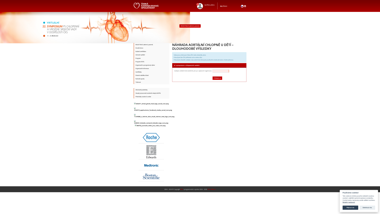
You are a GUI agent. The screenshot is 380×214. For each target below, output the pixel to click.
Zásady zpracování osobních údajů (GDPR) (148, 93)
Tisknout (138, 82)
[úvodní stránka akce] (95, 27)
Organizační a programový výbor (145, 65)
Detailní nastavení (349, 202)
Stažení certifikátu (140, 51)
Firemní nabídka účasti (142, 75)
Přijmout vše (350, 207)
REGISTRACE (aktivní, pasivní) (190, 26)
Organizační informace (142, 68)
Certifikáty (138, 72)
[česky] (242, 6)
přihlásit (224, 6)
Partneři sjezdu (139, 79)
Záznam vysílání (140, 55)
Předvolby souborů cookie (143, 96)
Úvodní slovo (139, 48)
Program (138, 58)
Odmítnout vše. (367, 207)
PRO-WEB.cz (212, 189)
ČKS (181, 189)
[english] (245, 6)
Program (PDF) (139, 62)
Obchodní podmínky (141, 90)
